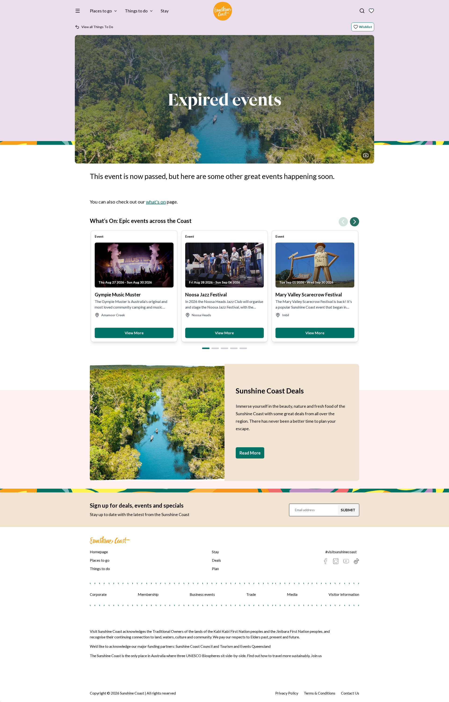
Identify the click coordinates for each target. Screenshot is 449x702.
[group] (134, 286)
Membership (148, 594)
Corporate (98, 594)
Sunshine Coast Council (194, 646)
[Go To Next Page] (354, 221)
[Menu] (78, 11)
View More (134, 333)
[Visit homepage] (222, 12)
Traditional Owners (168, 631)
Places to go (101, 10)
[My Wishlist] (371, 11)
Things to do (136, 10)
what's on (156, 201)
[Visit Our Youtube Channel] (346, 561)
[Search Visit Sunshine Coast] (362, 11)
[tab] (206, 348)
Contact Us (350, 693)
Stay (165, 10)
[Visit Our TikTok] (356, 561)
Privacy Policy (286, 693)
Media (292, 594)
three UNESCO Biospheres (198, 655)
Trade (251, 594)
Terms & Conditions (319, 693)
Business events (202, 594)
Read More (250, 452)
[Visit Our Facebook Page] (325, 561)
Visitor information (344, 594)
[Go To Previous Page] (343, 221)
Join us (316, 655)
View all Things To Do (97, 27)
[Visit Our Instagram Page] (336, 561)
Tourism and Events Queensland (245, 646)
